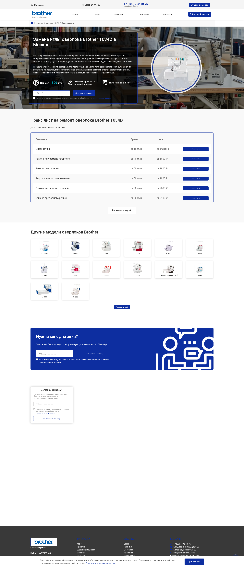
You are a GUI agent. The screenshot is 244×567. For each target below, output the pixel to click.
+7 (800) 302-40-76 (136, 3)
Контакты (167, 14)
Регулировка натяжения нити (52, 178)
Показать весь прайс (122, 210)
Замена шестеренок (47, 168)
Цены (97, 14)
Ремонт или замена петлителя (52, 158)
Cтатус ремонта (200, 5)
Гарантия (118, 14)
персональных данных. (102, 98)
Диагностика (42, 148)
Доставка (144, 14)
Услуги (75, 14)
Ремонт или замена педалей (52, 188)
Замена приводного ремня (51, 197)
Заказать (195, 149)
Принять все (194, 562)
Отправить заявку (83, 93)
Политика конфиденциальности (100, 563)
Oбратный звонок (199, 14)
